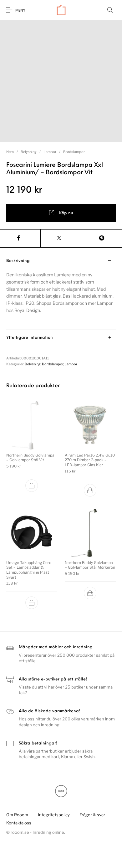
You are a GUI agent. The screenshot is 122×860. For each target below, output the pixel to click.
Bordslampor (74, 152)
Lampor (49, 152)
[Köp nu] (32, 485)
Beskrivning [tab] (18, 261)
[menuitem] (17, 815)
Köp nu (66, 213)
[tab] (61, 291)
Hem (10, 152)
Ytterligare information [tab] (29, 338)
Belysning (29, 152)
